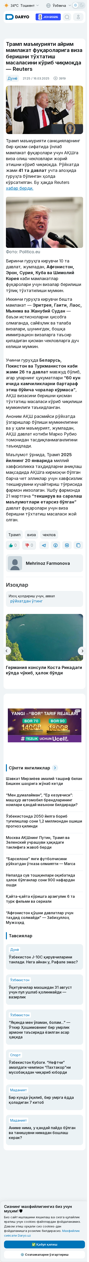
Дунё (12, 78)
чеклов (49, 534)
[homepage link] (17, 17)
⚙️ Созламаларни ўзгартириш (44, 1254)
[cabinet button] (78, 17)
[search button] (67, 17)
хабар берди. (19, 188)
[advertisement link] (48, 16)
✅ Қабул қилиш (44, 1244)
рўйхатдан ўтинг (26, 601)
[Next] (82, 651)
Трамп (14, 534)
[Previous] (6, 651)
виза (31, 534)
